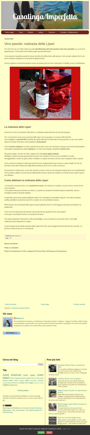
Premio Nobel (8, 380)
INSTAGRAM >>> (11, 333)
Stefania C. (20, 318)
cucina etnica (7, 383)
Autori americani (12, 375)
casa (27, 380)
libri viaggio (29, 383)
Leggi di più (66, 429)
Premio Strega (19, 380)
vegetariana (13, 385)
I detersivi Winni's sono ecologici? (69, 379)
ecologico (21, 383)
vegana (6, 385)
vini (10, 238)
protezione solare (38, 382)
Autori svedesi (26, 378)
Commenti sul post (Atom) (20, 308)
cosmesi (40, 380)
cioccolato (33, 380)
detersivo (15, 383)
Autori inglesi (29, 375)
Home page (45, 304)
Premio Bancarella (37, 378)
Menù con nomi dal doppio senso (69, 417)
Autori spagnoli (15, 378)
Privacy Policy (41, 251)
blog (85, 321)
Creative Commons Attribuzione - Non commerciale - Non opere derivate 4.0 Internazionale (22, 410)
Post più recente (10, 304)
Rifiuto (49, 432)
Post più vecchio (79, 304)
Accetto (41, 432)
